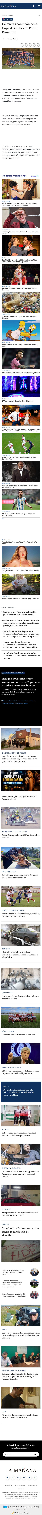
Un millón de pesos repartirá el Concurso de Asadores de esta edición (20, 876)
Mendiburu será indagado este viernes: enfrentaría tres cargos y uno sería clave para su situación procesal (21, 634)
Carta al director (20, 1485)
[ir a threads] (35, 1478)
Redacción (8, 1485)
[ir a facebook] (7, 1478)
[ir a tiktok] (29, 1478)
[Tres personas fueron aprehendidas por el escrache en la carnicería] (21, 1195)
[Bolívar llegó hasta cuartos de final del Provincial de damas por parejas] (21, 1115)
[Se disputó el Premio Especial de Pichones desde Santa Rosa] (21, 979)
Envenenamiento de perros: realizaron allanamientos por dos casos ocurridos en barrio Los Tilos (20, 644)
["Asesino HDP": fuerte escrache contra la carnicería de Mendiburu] (21, 1251)
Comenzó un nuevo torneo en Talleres (18, 1034)
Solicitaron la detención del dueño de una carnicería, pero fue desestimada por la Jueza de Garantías (21, 623)
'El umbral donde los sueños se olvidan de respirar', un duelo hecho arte (20, 1416)
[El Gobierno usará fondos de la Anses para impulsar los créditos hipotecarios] (21, 1053)
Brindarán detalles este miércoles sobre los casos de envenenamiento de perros (21, 655)
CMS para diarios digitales (24, 1513)
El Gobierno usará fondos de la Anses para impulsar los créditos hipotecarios (20, 1072)
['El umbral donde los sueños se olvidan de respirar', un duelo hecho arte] (21, 1397)
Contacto (21, 1489)
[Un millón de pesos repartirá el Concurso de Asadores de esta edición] (21, 858)
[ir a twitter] (13, 1478)
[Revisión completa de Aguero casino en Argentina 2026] (21, 780)
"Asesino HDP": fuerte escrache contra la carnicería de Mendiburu (20, 1232)
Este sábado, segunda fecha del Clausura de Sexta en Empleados (14, 1295)
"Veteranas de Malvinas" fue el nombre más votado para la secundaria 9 (13, 1272)
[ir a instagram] (24, 1478)
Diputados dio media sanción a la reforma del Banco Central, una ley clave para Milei (18, 1092)
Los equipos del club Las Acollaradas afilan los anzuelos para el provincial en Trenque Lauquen (21, 1335)
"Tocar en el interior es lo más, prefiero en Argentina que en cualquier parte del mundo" (20, 1174)
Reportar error (32, 1485)
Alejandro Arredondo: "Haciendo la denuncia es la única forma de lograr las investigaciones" (12, 1284)
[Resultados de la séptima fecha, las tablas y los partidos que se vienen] (21, 896)
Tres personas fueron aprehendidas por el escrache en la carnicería (20, 613)
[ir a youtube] (18, 1478)
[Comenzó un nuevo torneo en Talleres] (20, 1017)
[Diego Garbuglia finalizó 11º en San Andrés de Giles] (21, 818)
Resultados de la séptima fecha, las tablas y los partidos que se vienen (21, 914)
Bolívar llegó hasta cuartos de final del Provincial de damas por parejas (19, 1134)
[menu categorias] (39, 6)
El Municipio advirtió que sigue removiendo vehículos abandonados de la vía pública (20, 954)
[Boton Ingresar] (33, 6)
